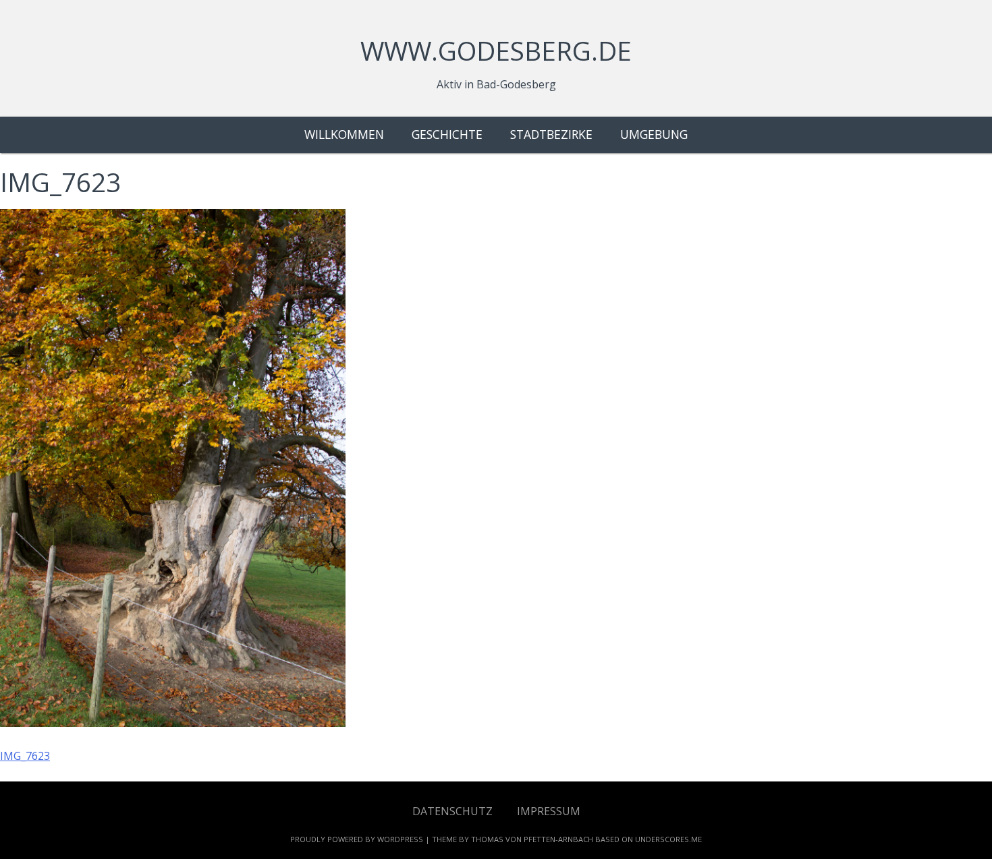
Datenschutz (452, 811)
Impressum (548, 811)
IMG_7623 (25, 755)
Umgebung (654, 134)
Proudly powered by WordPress (356, 839)
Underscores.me (668, 839)
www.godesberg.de (496, 50)
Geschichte (447, 134)
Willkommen (344, 134)
